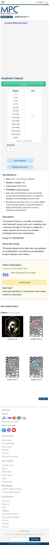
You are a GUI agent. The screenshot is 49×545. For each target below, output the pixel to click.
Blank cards (7, 472)
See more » (43, 399)
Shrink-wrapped (22, 190)
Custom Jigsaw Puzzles (12, 489)
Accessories (7, 482)
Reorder (5, 453)
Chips (4, 478)
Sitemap (5, 523)
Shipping (5, 511)
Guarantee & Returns (10, 514)
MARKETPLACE (22, 17)
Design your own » (20, 167)
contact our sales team (12, 294)
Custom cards (8, 465)
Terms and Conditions (11, 517)
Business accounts (10, 456)
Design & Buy (6, 17)
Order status (7, 447)
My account (7, 440)
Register (5, 450)
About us (5, 504)
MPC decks (7, 475)
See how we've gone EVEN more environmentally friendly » (23, 84)
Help (4, 507)
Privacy (5, 520)
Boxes (4, 468)
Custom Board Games (11, 492)
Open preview (20, 161)
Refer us (5, 527)
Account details (8, 443)
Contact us (6, 501)
